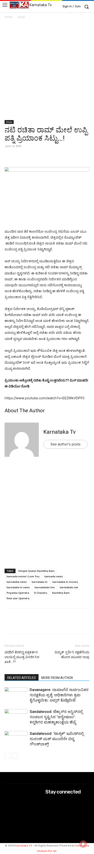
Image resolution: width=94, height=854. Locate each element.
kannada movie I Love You (23, 576)
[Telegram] (51, 156)
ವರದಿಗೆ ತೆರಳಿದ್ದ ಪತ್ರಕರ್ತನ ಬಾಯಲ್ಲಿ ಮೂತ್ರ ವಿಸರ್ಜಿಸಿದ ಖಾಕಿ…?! (22, 657)
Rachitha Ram (61, 592)
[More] (62, 156)
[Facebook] (30, 156)
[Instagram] (48, 807)
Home (9, 17)
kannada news (53, 576)
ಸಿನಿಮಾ (21, 17)
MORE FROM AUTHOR (57, 678)
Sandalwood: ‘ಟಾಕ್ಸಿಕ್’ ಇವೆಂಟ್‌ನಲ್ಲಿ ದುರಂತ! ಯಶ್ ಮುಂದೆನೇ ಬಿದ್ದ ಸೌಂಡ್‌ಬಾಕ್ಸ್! (57, 738)
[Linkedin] (40, 156)
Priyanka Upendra (18, 592)
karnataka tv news (18, 587)
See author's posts (65, 444)
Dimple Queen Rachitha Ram (36, 571)
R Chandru (40, 592)
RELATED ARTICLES (21, 678)
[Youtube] (48, 819)
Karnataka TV (23, 845)
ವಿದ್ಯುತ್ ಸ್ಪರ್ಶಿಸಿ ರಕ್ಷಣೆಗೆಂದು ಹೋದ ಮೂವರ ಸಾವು (72, 654)
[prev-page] (7, 756)
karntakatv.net (69, 587)
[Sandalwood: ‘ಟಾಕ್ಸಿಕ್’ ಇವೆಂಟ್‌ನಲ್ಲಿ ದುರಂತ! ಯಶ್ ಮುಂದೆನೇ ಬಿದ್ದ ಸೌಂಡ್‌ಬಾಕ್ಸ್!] (16, 739)
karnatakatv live (45, 587)
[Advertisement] (47, 71)
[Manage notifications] (83, 844)
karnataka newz (17, 581)
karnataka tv (39, 581)
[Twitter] (19, 156)
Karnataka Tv (59, 432)
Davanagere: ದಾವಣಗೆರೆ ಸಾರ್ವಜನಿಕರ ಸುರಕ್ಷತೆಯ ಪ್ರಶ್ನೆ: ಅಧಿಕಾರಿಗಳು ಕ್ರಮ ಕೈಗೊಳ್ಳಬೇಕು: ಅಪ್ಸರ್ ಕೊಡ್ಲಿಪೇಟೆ (59, 694)
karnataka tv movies (65, 581)
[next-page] (15, 756)
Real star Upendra (18, 598)
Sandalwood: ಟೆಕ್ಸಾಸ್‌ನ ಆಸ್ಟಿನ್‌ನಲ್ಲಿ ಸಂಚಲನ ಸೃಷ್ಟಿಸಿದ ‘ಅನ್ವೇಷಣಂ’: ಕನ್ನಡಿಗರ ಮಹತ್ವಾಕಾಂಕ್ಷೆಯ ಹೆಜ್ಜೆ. (56, 716)
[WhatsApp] (9, 156)
